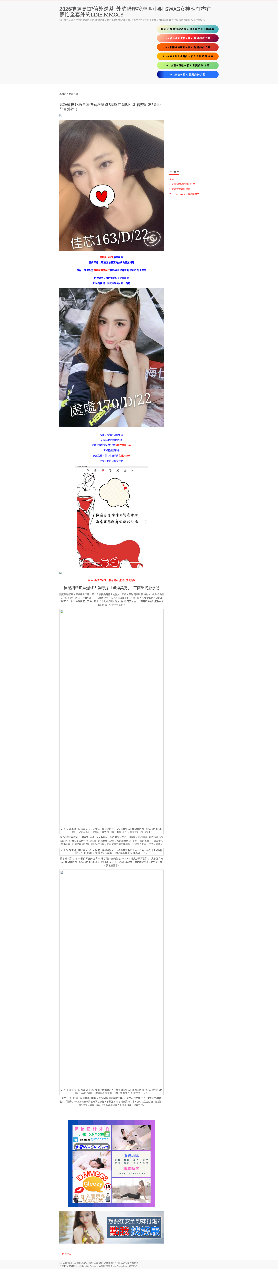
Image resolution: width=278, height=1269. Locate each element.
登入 (171, 179)
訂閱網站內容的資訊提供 (182, 184)
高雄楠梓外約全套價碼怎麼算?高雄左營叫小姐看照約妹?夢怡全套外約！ (110, 107)
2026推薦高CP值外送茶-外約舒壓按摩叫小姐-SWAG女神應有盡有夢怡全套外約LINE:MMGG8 (135, 11)
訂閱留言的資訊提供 (179, 189)
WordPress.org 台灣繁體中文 (184, 194)
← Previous (65, 1253)
